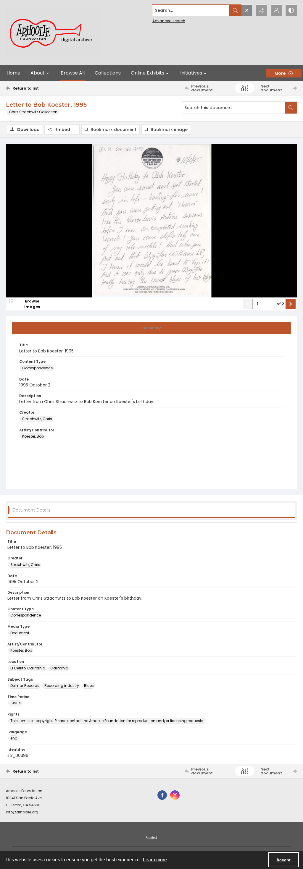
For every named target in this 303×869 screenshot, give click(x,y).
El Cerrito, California (27, 668)
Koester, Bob (33, 436)
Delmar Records (24, 685)
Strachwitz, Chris (37, 418)
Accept (283, 859)
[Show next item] (291, 304)
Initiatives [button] (191, 72)
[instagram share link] (175, 795)
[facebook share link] (162, 795)
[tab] (151, 328)
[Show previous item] (248, 304)
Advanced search (168, 20)
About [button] (37, 72)
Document (19, 632)
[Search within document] (291, 108)
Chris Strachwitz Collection (33, 111)
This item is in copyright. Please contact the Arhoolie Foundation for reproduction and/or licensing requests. (107, 720)
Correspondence (37, 367)
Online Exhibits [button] (147, 72)
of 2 (280, 304)
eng (13, 738)
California (59, 668)
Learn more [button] (155, 859)
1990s (15, 702)
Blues (89, 685)
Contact (151, 837)
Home (13, 72)
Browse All (73, 72)
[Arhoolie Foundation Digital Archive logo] (53, 32)
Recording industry (61, 685)
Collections (108, 72)
